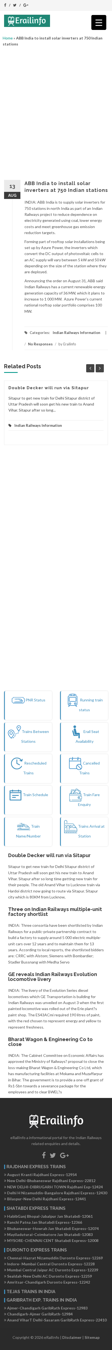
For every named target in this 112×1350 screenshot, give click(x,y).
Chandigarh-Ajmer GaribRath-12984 (39, 1314)
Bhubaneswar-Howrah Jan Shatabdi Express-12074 (52, 1228)
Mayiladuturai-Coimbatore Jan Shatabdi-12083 (49, 1234)
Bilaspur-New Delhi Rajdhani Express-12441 (46, 1198)
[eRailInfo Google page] (64, 1155)
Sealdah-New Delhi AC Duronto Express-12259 (49, 1276)
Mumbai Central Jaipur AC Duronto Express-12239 (52, 1270)
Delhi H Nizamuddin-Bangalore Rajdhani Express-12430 (56, 1193)
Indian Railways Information (76, 332)
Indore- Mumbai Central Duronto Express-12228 (50, 1264)
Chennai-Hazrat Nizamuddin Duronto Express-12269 (54, 1258)
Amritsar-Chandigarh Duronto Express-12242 (48, 1282)
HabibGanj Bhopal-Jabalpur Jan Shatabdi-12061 (49, 1216)
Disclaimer (72, 1337)
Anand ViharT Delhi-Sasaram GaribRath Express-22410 (56, 1320)
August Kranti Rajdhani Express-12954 (41, 1174)
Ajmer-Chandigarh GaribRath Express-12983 (47, 1308)
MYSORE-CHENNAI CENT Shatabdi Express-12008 (52, 1240)
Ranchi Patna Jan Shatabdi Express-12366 (44, 1222)
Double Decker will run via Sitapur (48, 387)
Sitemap (92, 1337)
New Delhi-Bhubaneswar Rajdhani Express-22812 (50, 1180)
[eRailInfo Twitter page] (53, 1155)
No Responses (40, 344)
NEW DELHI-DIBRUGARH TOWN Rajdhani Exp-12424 (54, 1187)
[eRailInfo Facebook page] (44, 1155)
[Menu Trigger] (98, 22)
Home (8, 38)
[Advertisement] (56, 112)
